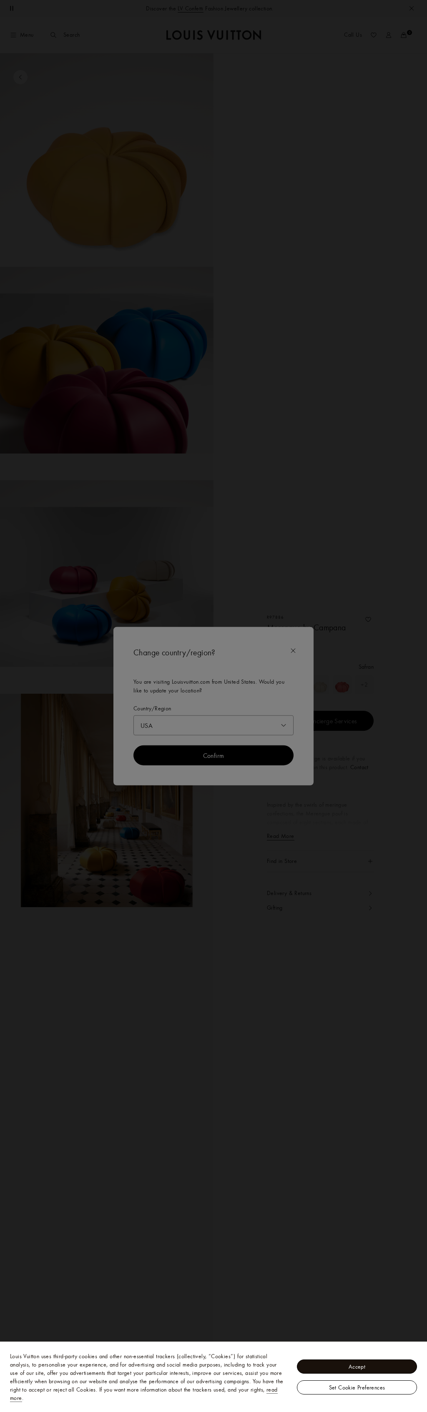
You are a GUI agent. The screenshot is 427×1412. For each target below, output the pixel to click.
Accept (357, 1366)
